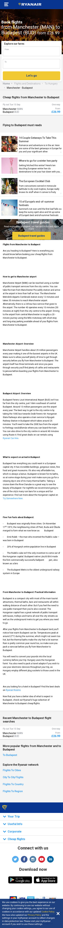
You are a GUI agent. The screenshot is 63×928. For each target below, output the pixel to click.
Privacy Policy (34, 915)
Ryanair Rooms (13, 690)
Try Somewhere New (12, 498)
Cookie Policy (47, 912)
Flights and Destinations (27, 83)
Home (6, 83)
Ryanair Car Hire (10, 438)
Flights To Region (13, 791)
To (5, 62)
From (7, 49)
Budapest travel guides (31, 235)
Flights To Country (13, 784)
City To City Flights (13, 777)
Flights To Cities (12, 770)
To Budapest (10, 755)
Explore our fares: (14, 43)
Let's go (31, 75)
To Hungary (51, 83)
